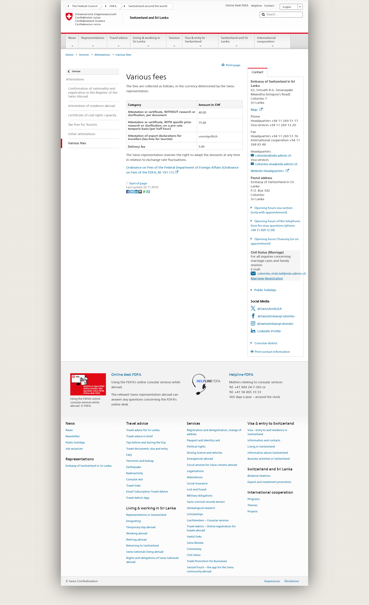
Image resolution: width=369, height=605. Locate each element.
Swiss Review (195, 542)
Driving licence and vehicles (204, 452)
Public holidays (265, 290)
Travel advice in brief (139, 436)
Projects (252, 511)
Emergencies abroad (200, 459)
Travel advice (119, 37)
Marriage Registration (267, 278)
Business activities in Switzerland (268, 459)
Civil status (194, 555)
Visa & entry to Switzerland (195, 39)
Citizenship (194, 549)
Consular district (265, 343)
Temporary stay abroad (140, 527)
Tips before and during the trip (146, 442)
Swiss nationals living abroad (144, 551)
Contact (255, 72)
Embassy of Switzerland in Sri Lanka (88, 465)
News (72, 37)
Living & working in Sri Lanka (146, 39)
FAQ (129, 454)
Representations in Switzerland (146, 515)
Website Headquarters (267, 171)
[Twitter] (132, 191)
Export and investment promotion (269, 482)
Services (174, 37)
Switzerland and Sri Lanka (234, 39)
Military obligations (199, 495)
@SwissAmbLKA (269, 309)
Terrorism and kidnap (140, 461)
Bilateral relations (258, 476)
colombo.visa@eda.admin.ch (276, 164)
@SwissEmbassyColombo (276, 316)
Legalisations (195, 471)
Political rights (196, 446)
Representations (92, 37)
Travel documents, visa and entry (147, 448)
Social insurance (197, 483)
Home (69, 54)
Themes (252, 505)
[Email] (148, 191)
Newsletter (73, 436)
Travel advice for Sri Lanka (143, 430)
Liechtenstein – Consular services (207, 520)
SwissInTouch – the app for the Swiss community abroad (210, 569)
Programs (253, 499)
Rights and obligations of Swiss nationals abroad (152, 560)
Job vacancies (74, 448)
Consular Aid (134, 479)
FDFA (113, 6)
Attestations (102, 54)
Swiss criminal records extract (206, 501)
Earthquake (133, 467)
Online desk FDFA (126, 374)
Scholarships (195, 514)
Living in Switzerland (261, 446)
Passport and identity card (203, 440)
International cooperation (266, 39)
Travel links (133, 485)
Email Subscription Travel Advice (147, 491)
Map (254, 110)
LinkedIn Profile (269, 331)
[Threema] (140, 191)
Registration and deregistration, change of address (214, 432)
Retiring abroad (136, 539)
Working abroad (136, 533)
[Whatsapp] (144, 191)
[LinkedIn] (136, 191)
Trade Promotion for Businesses (207, 561)
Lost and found (196, 489)
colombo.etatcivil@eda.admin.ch (282, 273)
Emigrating (133, 521)
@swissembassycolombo (275, 324)
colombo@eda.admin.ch (273, 155)
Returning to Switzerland (142, 545)
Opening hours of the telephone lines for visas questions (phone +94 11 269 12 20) (275, 225)
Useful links (194, 536)
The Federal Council (85, 6)
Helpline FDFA (241, 374)
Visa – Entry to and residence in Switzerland (267, 432)
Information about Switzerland (267, 452)
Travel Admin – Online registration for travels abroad (211, 528)
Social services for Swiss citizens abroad (212, 465)
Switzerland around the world (147, 6)
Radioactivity (134, 473)
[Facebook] (128, 191)
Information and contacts (263, 440)
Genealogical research (201, 508)
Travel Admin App (137, 498)
